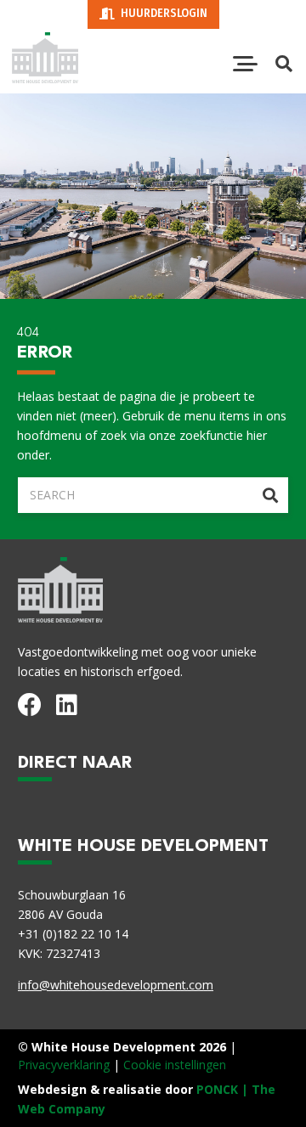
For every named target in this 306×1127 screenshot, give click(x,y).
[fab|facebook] (30, 705)
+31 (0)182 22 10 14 (73, 934)
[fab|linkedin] (66, 705)
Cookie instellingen (174, 1065)
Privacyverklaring (64, 1065)
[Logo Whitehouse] (45, 57)
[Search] (270, 495)
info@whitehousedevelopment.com (115, 985)
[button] (245, 64)
